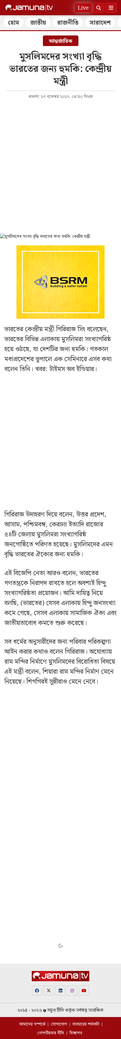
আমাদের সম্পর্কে (32, 1024)
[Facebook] (37, 990)
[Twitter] (49, 990)
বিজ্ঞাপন (76, 1033)
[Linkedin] (60, 990)
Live (83, 8)
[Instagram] (72, 990)
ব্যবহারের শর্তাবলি (86, 1024)
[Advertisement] (60, 166)
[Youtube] (84, 990)
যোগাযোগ (59, 1024)
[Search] (98, 8)
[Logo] (29, 8)
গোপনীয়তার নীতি (50, 1033)
